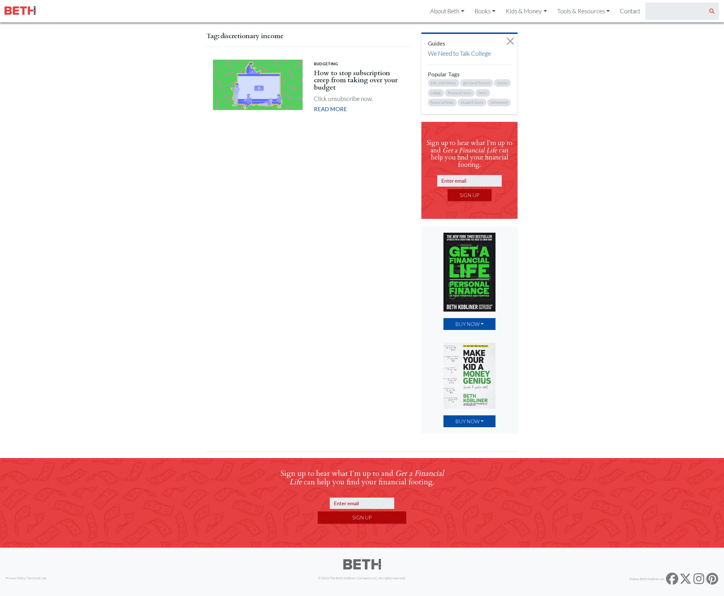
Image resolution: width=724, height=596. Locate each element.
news (483, 92)
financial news (459, 92)
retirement (499, 102)
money (502, 83)
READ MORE (330, 108)
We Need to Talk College (459, 53)
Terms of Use (36, 578)
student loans (472, 102)
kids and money (443, 83)
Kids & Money (524, 11)
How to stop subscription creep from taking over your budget (356, 80)
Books (483, 11)
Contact (630, 11)
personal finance (476, 83)
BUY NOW (467, 324)
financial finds (442, 102)
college (436, 92)
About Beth (444, 11)
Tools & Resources (581, 11)
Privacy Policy (15, 578)
